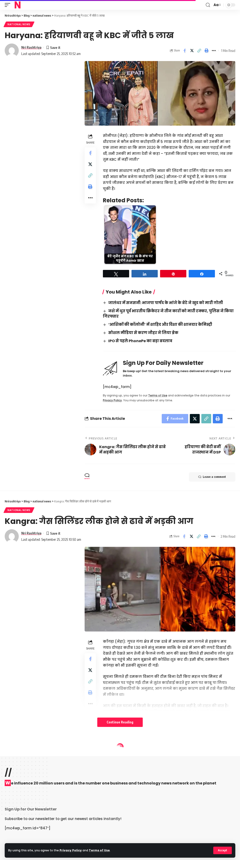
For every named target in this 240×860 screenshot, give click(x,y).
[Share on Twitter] (192, 50)
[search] (208, 5)
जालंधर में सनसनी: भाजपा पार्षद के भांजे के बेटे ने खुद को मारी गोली (165, 302)
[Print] (206, 50)
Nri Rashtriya (31, 47)
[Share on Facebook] (184, 50)
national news (19, 24)
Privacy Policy (71, 850)
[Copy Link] (199, 50)
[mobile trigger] (9, 5)
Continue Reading (120, 722)
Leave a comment (214, 477)
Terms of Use (99, 850)
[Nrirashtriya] (17, 5)
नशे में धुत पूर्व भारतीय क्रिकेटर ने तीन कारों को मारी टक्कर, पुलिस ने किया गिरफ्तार (168, 313)
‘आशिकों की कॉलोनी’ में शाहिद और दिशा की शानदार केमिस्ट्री (160, 324)
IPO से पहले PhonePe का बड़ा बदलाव (140, 341)
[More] (213, 50)
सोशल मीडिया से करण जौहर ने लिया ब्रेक (143, 332)
